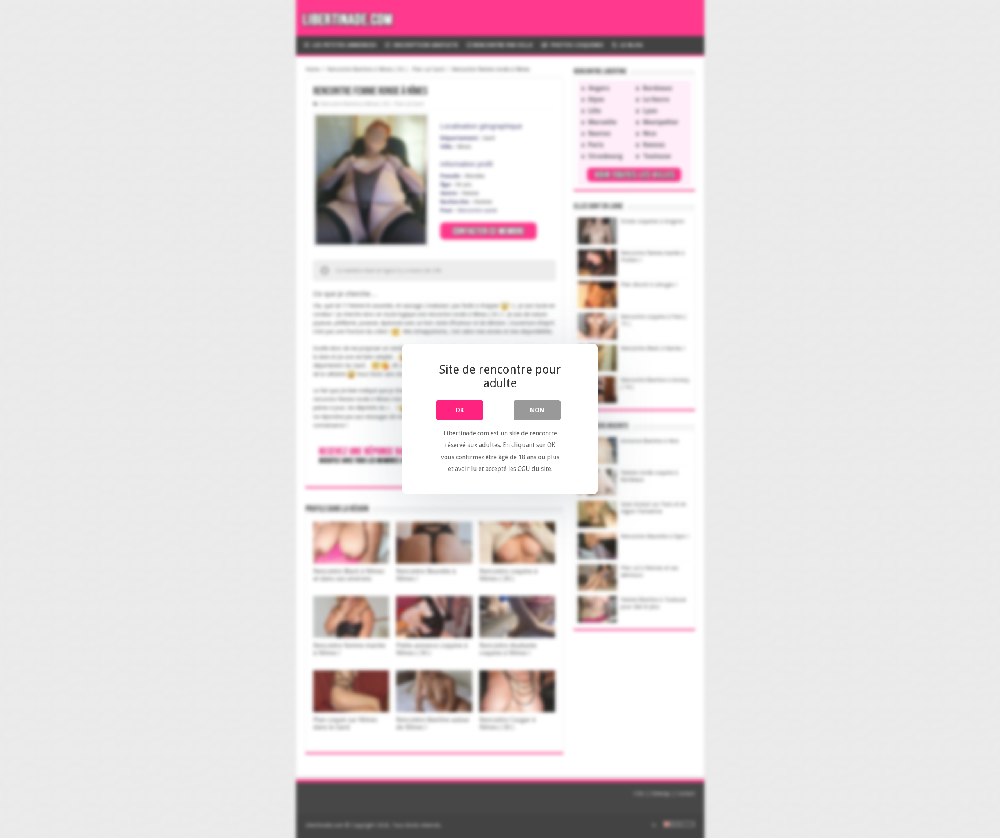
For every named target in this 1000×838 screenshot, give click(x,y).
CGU (524, 469)
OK (459, 410)
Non (537, 410)
